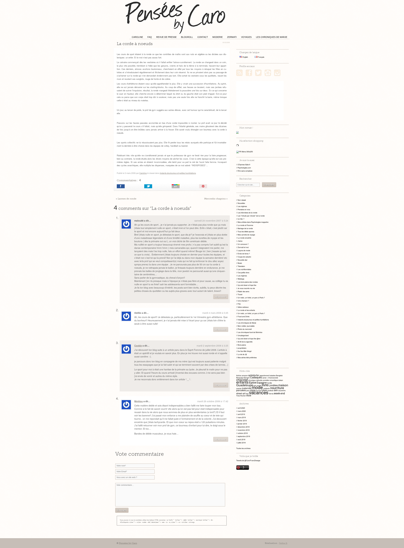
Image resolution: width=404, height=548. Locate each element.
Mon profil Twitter (258, 73)
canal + (265, 377)
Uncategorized (243, 335)
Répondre (220, 296)
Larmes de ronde (127, 198)
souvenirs (281, 390)
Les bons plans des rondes (248, 282)
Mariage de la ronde (245, 228)
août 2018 (241, 439)
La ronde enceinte (244, 238)
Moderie (217, 37)
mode (257, 387)
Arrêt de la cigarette (245, 342)
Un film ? (241, 219)
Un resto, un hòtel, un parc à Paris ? (251, 297)
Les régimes (242, 206)
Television (241, 266)
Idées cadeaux (243, 307)
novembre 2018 (244, 430)
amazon (245, 375)
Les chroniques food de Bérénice (250, 332)
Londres (273, 385)
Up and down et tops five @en (249, 338)
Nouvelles (241, 203)
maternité (246, 388)
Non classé (242, 200)
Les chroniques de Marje (271, 37)
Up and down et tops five (247, 285)
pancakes (241, 390)
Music (240, 263)
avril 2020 (241, 408)
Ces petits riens (243, 272)
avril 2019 (241, 414)
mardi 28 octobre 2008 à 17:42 (212, 401)
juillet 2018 (242, 442)
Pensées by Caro (175, 17)
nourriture (277, 387)
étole (248, 395)
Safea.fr (283, 543)
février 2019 (242, 420)
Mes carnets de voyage (246, 234)
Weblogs (241, 279)
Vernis (271, 393)
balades (273, 375)
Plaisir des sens (243, 291)
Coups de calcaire (244, 257)
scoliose (270, 390)
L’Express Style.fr (244, 164)
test (247, 393)
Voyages (246, 37)
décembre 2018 (244, 427)
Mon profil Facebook (249, 73)
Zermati (232, 37)
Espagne (262, 382)
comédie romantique (270, 380)
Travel (240, 294)
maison (283, 385)
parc (248, 390)
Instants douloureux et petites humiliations (178, 173)
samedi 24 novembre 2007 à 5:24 (211, 220)
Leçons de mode (244, 250)
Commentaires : (129, 180)
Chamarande (273, 377)
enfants (242, 382)
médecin (266, 388)
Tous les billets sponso (246, 231)
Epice (252, 382)
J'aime (240, 241)
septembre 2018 (244, 436)
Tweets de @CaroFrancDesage (248, 460)
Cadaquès (256, 377)
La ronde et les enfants (246, 310)
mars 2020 (242, 411)
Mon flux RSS (239, 73)
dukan (280, 380)
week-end (279, 393)
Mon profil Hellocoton (268, 73)
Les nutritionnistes (244, 269)
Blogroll (187, 37)
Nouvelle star (242, 260)
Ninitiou (138, 401)
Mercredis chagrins (215, 198)
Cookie (138, 345)
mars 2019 (242, 417)
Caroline (137, 37)
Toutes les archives (243, 448)
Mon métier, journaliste (246, 326)
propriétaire (242, 348)
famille (269, 383)
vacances (258, 392)
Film (239, 304)
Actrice (238, 375)
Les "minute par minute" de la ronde (251, 216)
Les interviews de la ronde (247, 212)
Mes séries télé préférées (247, 357)
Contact (202, 37)
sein (276, 390)
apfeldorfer (253, 375)
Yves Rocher (241, 395)
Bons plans (242, 345)
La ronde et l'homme (245, 225)
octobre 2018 (243, 433)
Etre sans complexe (245, 171)
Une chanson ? (243, 301)
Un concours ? (243, 244)
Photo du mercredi (245, 329)
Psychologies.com (244, 167)
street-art (240, 393)
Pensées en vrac (244, 209)
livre (265, 384)
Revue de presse (166, 37)
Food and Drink (243, 316)
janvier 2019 (242, 424)
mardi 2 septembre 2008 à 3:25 (212, 345)
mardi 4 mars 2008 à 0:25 (215, 312)
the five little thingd (244, 351)
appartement (264, 375)
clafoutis (259, 380)
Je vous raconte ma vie (246, 288)
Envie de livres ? (244, 253)
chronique (252, 380)
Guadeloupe (244, 385)
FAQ (149, 37)
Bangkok (279, 375)
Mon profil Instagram (277, 73)
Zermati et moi (243, 247)
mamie (238, 388)
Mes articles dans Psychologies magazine (253, 222)
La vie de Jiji (242, 354)
